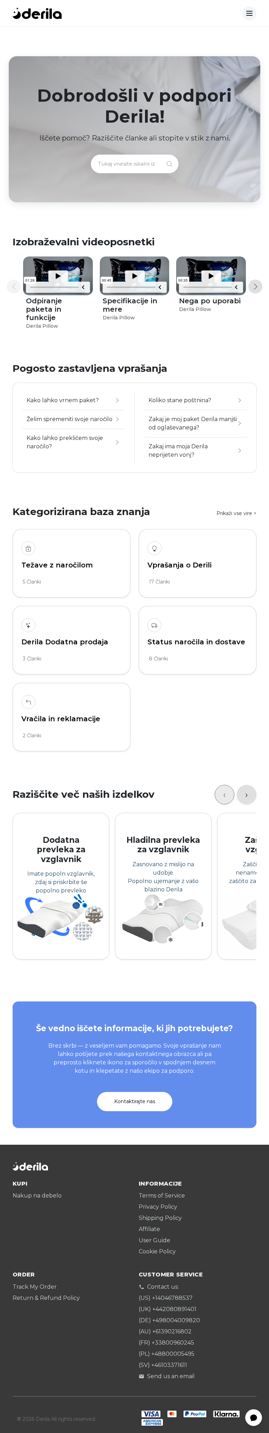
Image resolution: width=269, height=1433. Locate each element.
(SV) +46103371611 (163, 1365)
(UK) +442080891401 (167, 1309)
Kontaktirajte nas (134, 1101)
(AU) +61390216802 (165, 1331)
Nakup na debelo (37, 1195)
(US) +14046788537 (166, 1298)
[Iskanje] (169, 164)
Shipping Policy (160, 1218)
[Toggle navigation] (249, 13)
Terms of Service (162, 1195)
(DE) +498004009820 (169, 1320)
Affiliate (149, 1229)
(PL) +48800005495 (166, 1354)
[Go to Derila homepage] (37, 13)
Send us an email (171, 1376)
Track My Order (35, 1286)
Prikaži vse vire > (236, 513)
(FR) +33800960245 (166, 1342)
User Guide (154, 1240)
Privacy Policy (158, 1206)
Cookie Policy (157, 1251)
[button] (255, 287)
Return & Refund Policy (46, 1298)
